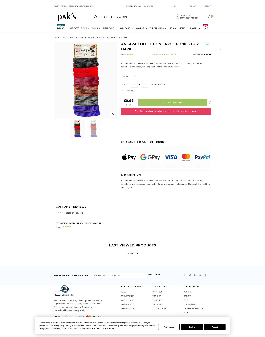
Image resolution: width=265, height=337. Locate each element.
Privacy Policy (127, 296)
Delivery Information (193, 308)
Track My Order (159, 308)
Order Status (158, 304)
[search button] (96, 17)
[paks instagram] (195, 275)
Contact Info (127, 304)
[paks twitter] (189, 275)
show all (132, 254)
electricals (157, 28)
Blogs (186, 312)
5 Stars (164, 54)
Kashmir (73, 37)
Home (56, 37)
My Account (158, 292)
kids (171, 28)
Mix (135, 76)
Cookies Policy (127, 300)
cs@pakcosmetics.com (189, 18)
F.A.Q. (123, 292)
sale (186, 300)
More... (194, 28)
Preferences (169, 327)
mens (182, 28)
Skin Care (124, 28)
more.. (176, 66)
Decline (192, 327)
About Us (188, 292)
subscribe (154, 275)
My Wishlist (157, 300)
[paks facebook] (184, 275)
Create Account (128, 308)
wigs (95, 28)
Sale (205, 26)
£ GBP (176, 6)
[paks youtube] (205, 275)
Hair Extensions (77, 28)
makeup (140, 28)
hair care (108, 28)
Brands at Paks (190, 304)
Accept (215, 327)
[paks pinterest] (200, 275)
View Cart (157, 296)
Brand (61, 26)
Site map (187, 296)
